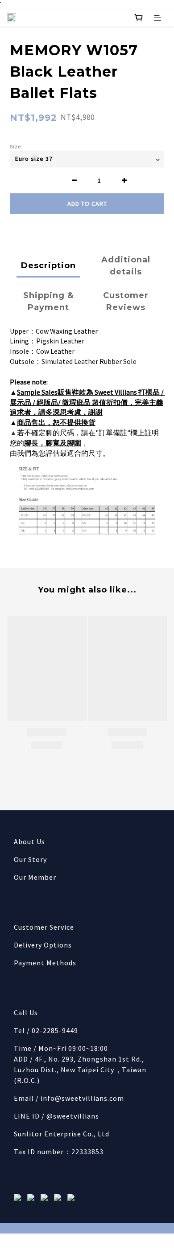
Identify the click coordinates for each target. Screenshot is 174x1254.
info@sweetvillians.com (82, 1098)
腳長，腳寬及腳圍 (52, 442)
